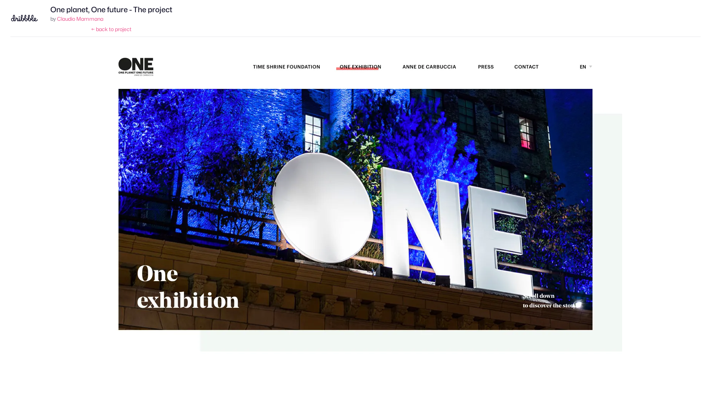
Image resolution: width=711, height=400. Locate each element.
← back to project (111, 29)
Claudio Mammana (80, 19)
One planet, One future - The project (111, 9)
